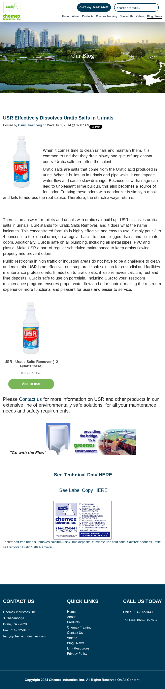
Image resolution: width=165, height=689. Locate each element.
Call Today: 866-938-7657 (93, 7)
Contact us (30, 399)
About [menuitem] (75, 16)
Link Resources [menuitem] (78, 648)
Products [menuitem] (87, 16)
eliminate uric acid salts (108, 542)
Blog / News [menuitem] (154, 16)
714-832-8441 (143, 612)
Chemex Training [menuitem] (106, 16)
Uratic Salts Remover (37, 547)
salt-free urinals (25, 542)
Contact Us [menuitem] (126, 16)
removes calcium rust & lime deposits (63, 542)
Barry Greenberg (30, 125)
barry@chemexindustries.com (24, 636)
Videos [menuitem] (140, 16)
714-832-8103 (20, 630)
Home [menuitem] (65, 16)
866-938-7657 (147, 620)
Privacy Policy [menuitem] (77, 653)
